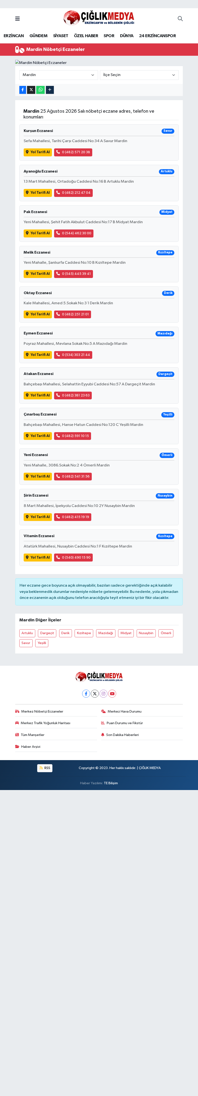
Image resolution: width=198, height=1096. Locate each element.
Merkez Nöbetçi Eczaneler (42, 711)
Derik (65, 633)
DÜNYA (127, 36)
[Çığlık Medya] (99, 19)
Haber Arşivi (30, 747)
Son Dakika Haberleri (122, 735)
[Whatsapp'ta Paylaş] (40, 90)
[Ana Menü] (17, 19)
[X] (95, 694)
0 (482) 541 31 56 (76, 476)
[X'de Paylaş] (31, 90)
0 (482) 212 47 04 (76, 192)
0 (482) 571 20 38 (76, 152)
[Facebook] (86, 694)
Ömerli (166, 633)
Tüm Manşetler (32, 735)
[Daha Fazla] (50, 90)
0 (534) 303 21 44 (76, 355)
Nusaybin (146, 633)
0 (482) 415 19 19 (75, 517)
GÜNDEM (38, 36)
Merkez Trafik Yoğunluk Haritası (45, 723)
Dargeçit (47, 633)
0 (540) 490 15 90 (76, 557)
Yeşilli (42, 643)
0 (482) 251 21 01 (75, 314)
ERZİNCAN (14, 36)
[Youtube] (112, 694)
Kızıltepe (84, 633)
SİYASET (60, 36)
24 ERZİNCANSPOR (157, 36)
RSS (47, 768)
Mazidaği (105, 633)
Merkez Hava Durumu (124, 711)
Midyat (126, 633)
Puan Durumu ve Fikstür (125, 723)
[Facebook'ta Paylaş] (22, 90)
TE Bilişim (111, 783)
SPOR (109, 36)
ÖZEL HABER (86, 36)
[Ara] (180, 19)
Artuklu (27, 633)
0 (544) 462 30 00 (76, 233)
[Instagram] (103, 694)
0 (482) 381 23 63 (76, 395)
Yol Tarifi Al (40, 152)
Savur (25, 643)
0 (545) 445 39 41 (76, 274)
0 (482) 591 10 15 (75, 436)
